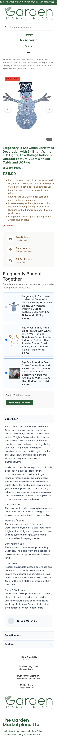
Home (6, 59)
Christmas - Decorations (22, 59)
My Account (28, 40)
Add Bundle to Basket (19, 402)
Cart (28, 46)
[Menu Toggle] (28, 52)
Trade (28, 34)
